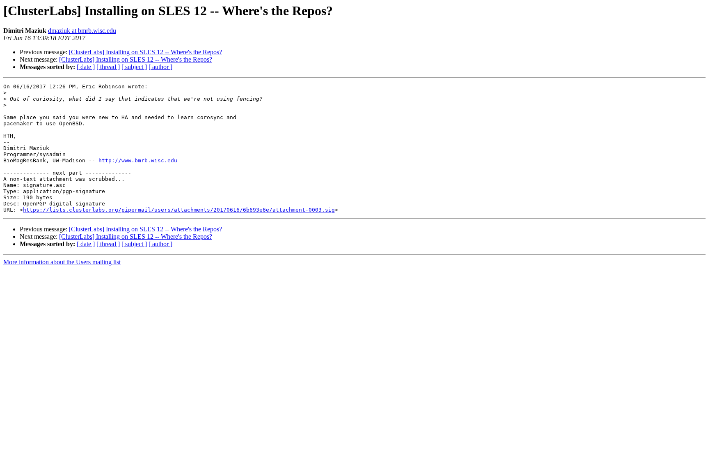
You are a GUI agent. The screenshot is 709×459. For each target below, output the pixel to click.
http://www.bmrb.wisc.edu (137, 160)
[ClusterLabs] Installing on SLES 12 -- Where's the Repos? (145, 51)
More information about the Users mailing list (62, 261)
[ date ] (86, 66)
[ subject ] (134, 66)
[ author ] (160, 66)
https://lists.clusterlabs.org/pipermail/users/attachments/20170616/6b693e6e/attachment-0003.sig (179, 210)
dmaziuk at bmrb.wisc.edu (82, 30)
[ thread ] (108, 66)
